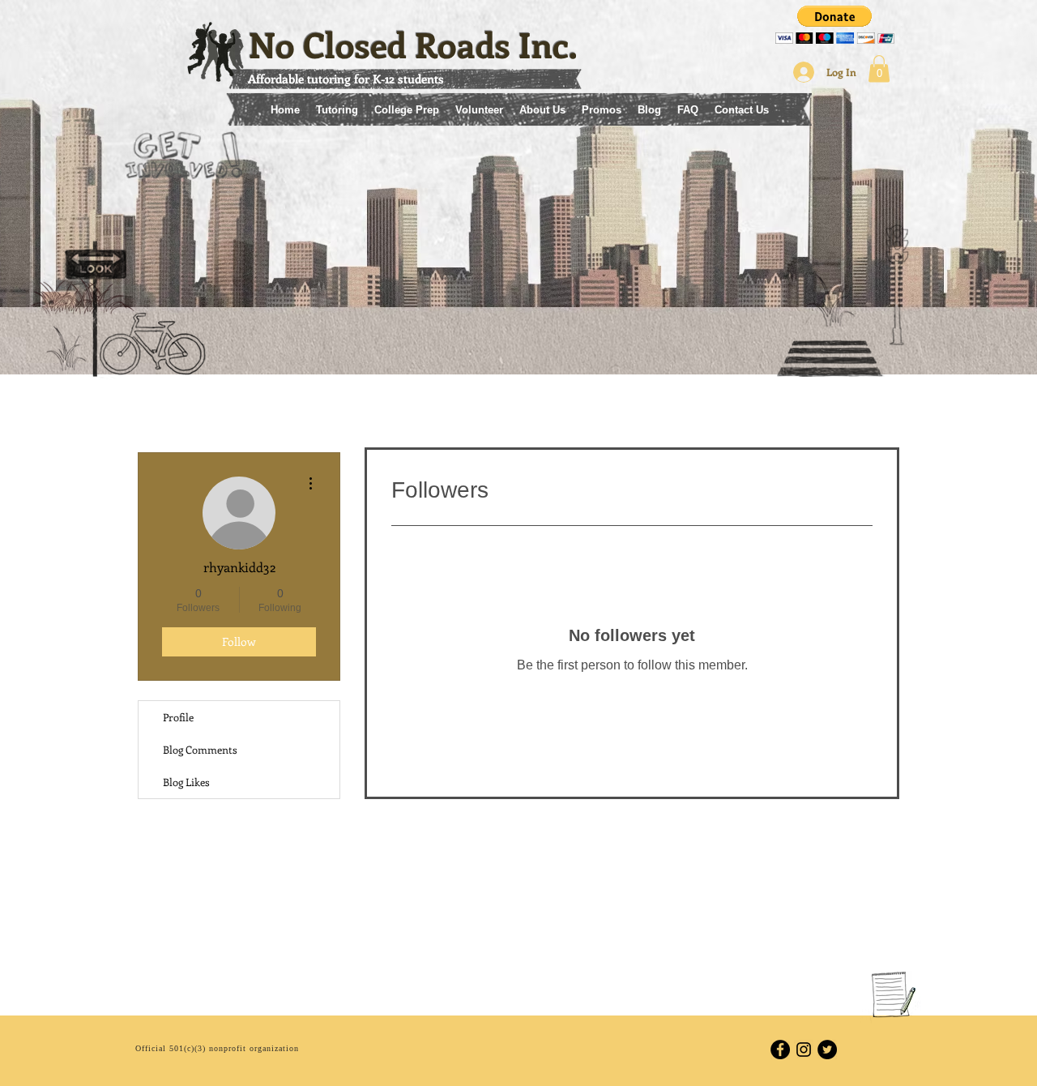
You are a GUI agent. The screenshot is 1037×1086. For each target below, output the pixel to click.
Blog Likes (186, 782)
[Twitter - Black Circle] (827, 1049)
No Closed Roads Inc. (413, 44)
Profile (178, 717)
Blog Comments (200, 749)
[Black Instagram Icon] (803, 1049)
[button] (834, 25)
